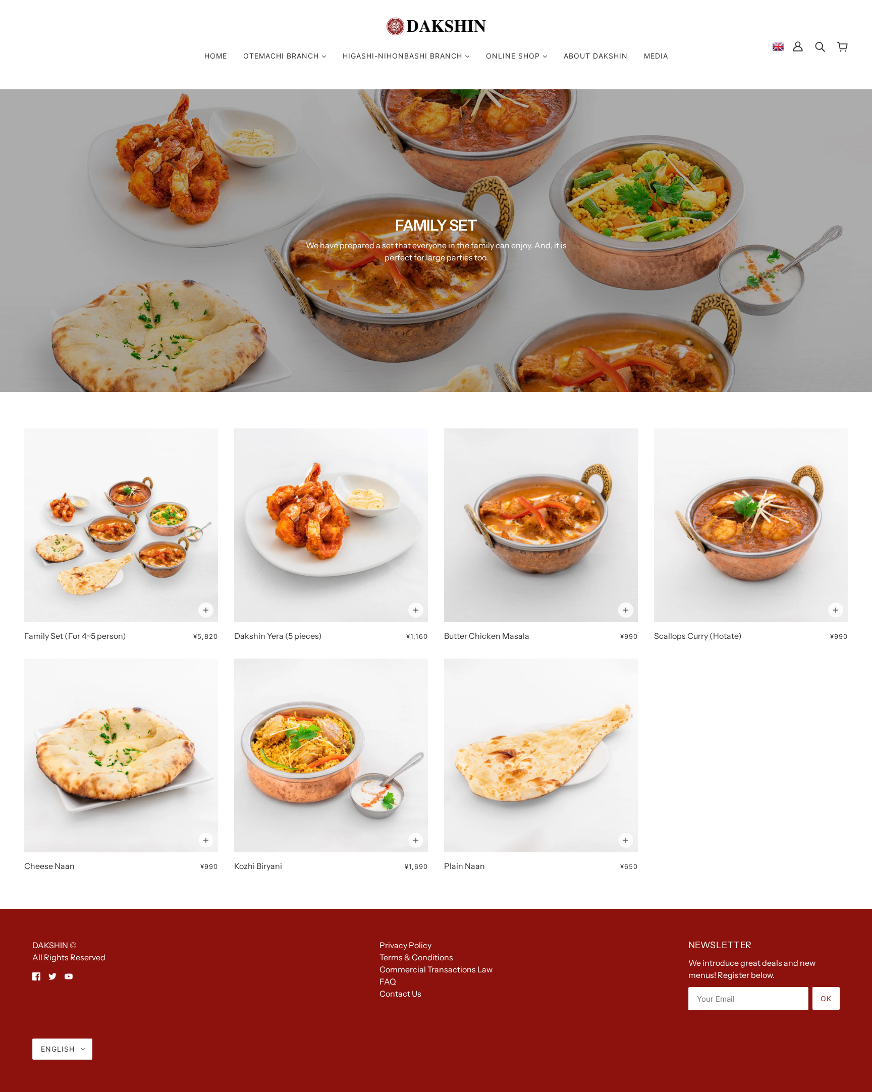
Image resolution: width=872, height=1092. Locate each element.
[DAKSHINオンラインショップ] (436, 25)
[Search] (820, 46)
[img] (36, 975)
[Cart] (842, 46)
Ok (826, 998)
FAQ (387, 981)
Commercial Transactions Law (436, 969)
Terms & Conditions (416, 957)
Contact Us (400, 994)
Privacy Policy (405, 945)
